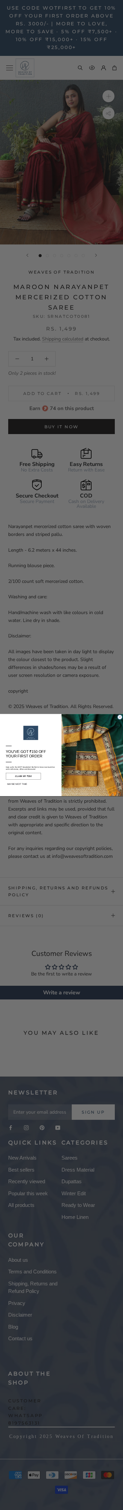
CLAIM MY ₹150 (23, 776)
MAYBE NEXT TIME (17, 784)
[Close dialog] (120, 717)
